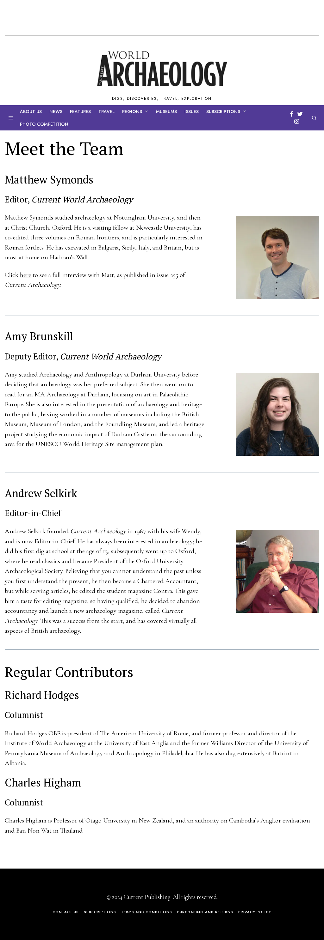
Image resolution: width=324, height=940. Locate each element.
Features (80, 111)
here (25, 275)
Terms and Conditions (146, 911)
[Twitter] (300, 114)
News (55, 111)
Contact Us (66, 911)
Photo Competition (44, 124)
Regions (132, 111)
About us (31, 111)
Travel (106, 111)
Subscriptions (223, 111)
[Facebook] (291, 114)
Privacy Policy (254, 911)
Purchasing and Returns (205, 911)
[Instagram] (297, 121)
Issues (191, 111)
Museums (166, 111)
